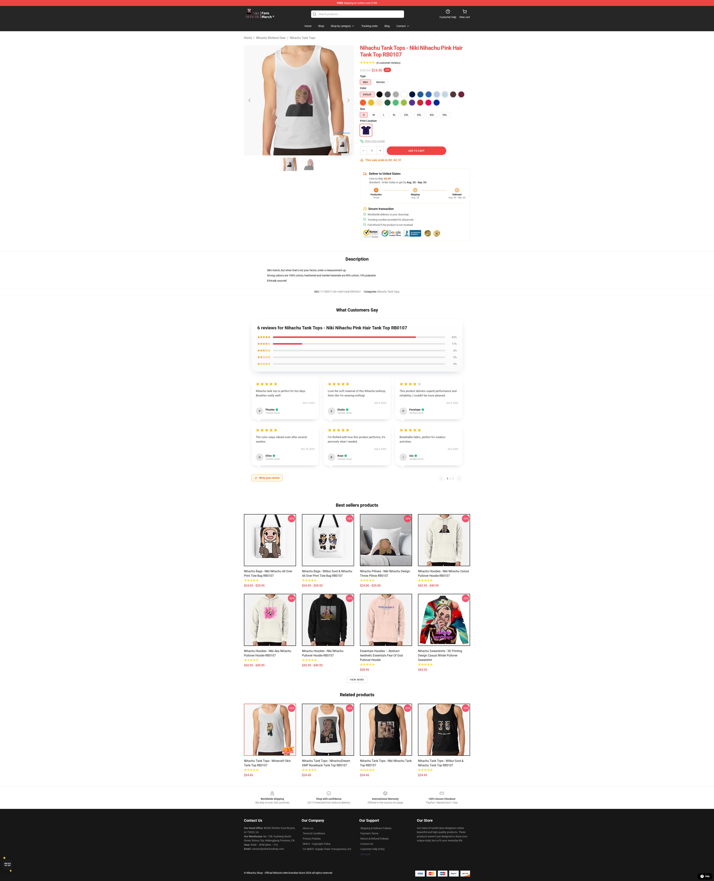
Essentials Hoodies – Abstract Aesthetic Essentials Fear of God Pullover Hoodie (381, 655)
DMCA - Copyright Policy (317, 843)
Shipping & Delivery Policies (375, 828)
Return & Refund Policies (374, 838)
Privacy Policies (312, 838)
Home (248, 38)
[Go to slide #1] (289, 164)
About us (308, 828)
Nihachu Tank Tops (302, 38)
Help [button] (707, 876)
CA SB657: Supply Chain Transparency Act (327, 849)
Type (363, 76)
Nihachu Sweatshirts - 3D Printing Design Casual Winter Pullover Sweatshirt (440, 655)
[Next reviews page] (459, 478)
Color (363, 88)
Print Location (368, 120)
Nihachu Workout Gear (271, 38)
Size (362, 108)
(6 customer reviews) (388, 62)
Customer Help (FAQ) (372, 849)
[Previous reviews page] (441, 478)
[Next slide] (348, 100)
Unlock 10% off (7, 865)
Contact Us (366, 843)
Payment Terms (369, 833)
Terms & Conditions (314, 833)
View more (357, 679)
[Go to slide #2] (309, 164)
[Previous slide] (250, 100)
